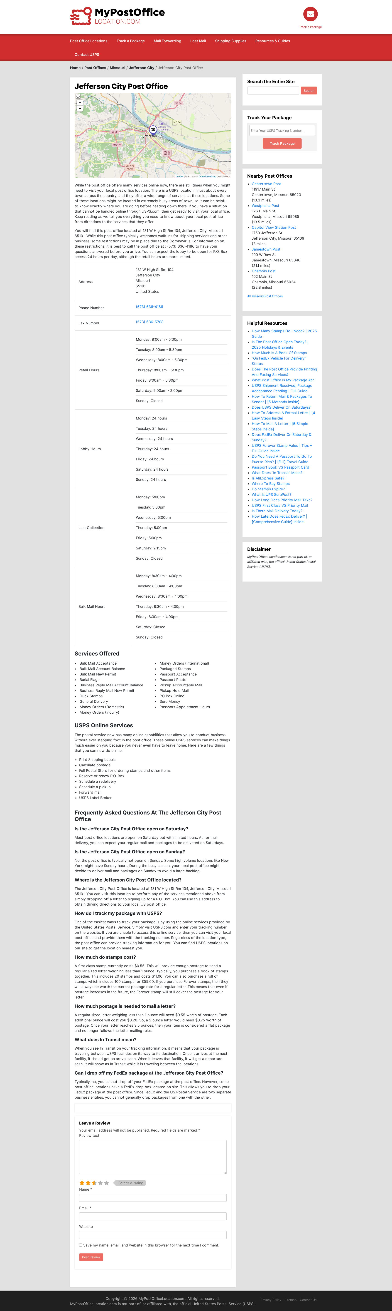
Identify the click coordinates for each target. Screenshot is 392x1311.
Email (85, 1208)
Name (85, 1189)
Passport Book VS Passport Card (280, 467)
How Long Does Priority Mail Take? (282, 500)
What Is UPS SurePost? (271, 494)
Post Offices (95, 67)
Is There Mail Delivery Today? (277, 511)
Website (86, 1226)
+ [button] (80, 102)
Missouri (117, 67)
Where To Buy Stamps (271, 483)
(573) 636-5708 (150, 322)
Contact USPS (87, 54)
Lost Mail (198, 41)
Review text (89, 1135)
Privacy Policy (270, 1300)
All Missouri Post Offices (265, 296)
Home (75, 67)
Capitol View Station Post (274, 227)
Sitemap (290, 1300)
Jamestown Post (266, 249)
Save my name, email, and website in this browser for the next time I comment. (151, 1245)
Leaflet (179, 176)
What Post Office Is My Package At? (283, 380)
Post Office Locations (89, 41)
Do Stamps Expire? (268, 489)
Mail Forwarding (167, 41)
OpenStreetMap (207, 176)
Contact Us (308, 1300)
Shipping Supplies (230, 41)
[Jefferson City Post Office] (153, 130)
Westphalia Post (265, 205)
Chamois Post (264, 271)
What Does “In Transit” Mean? (277, 472)
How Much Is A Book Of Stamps (279, 352)
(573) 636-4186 (149, 306)
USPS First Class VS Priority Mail (280, 505)
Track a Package (131, 41)
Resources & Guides (272, 41)
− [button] (80, 108)
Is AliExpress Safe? (268, 478)
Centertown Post (266, 183)
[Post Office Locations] (117, 15)
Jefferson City (141, 67)
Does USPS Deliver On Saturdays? (281, 407)
